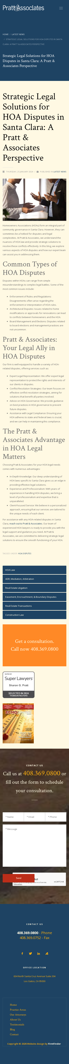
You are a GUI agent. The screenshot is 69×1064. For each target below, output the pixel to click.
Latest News (59, 171)
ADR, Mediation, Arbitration (19, 578)
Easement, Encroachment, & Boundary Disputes (30, 596)
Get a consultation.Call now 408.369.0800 (34, 645)
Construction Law (14, 614)
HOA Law (10, 569)
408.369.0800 (41, 773)
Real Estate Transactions (18, 605)
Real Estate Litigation (16, 587)
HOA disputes (24, 553)
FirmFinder (54, 1043)
